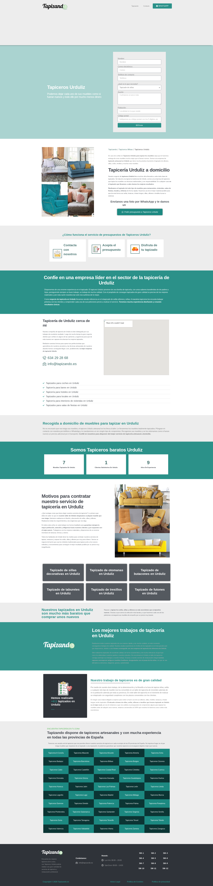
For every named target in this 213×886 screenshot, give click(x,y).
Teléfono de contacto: (126, 75)
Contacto (146, 6)
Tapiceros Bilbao (126, 149)
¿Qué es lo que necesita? (128, 84)
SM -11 (153, 868)
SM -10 (141, 868)
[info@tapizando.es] (77, 863)
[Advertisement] (107, 26)
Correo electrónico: (125, 67)
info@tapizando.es (86, 863)
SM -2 (153, 853)
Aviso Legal (115, 882)
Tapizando (134, 6)
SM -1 (141, 853)
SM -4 (141, 858)
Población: (122, 108)
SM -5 (153, 858)
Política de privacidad (161, 882)
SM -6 (165, 858)
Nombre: (121, 58)
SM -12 (165, 868)
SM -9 (165, 863)
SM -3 (165, 853)
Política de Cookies (135, 882)
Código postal (123, 116)
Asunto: (121, 92)
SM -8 (153, 863)
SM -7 (141, 863)
